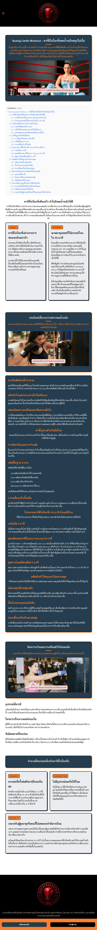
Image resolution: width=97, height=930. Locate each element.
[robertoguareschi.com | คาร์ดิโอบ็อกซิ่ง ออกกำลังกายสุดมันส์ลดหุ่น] (48, 13)
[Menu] (3, 13)
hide (19, 108)
